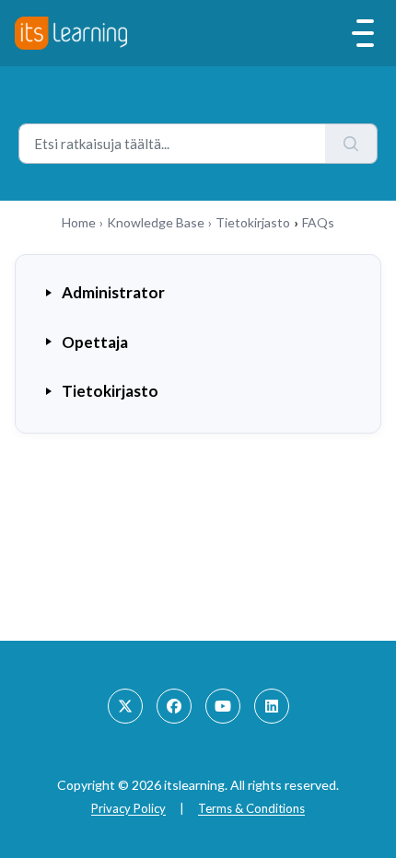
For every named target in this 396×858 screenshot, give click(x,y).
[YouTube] (222, 706)
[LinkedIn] (271, 706)
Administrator (113, 292)
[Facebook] (174, 706)
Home (79, 222)
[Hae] (351, 143)
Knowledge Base (155, 222)
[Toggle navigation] (362, 33)
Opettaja (95, 342)
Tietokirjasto (252, 222)
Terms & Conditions (251, 808)
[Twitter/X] (125, 706)
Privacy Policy (128, 808)
